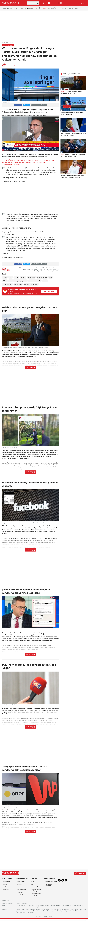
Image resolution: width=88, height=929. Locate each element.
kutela (45, 281)
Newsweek (31, 277)
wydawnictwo (42, 277)
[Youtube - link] (62, 880)
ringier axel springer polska (18, 281)
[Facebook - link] (59, 880)
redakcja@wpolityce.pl (47, 267)
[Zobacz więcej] (73, 83)
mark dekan (18, 284)
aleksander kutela (35, 281)
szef (50, 277)
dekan (5, 281)
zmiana (23, 277)
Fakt (10, 277)
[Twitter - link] (66, 880)
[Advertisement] (44, 23)
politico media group (31, 284)
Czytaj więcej (30, 367)
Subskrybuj (56, 269)
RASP (16, 277)
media (5, 277)
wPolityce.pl (5, 42)
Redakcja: (5, 900)
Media (11, 42)
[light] (43, 3)
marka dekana (7, 284)
